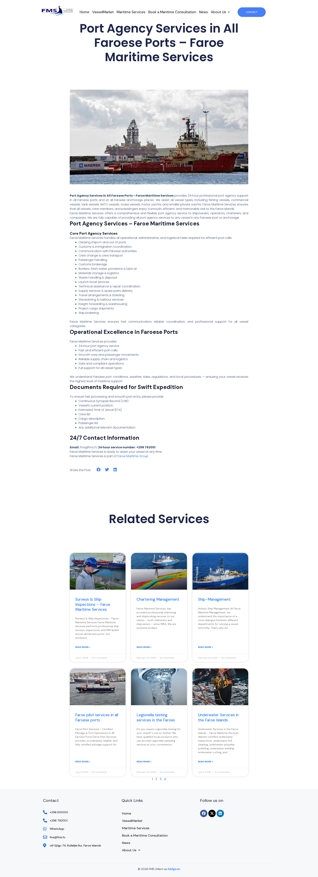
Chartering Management (158, 599)
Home (84, 12)
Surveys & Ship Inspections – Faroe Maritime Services (92, 604)
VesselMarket (103, 12)
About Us (218, 12)
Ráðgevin (174, 869)
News (203, 12)
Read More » (82, 647)
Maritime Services (131, 12)
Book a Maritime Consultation (172, 12)
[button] (220, 12)
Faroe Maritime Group (132, 456)
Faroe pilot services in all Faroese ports (96, 717)
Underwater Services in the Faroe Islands (218, 717)
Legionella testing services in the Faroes (156, 717)
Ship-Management (214, 599)
